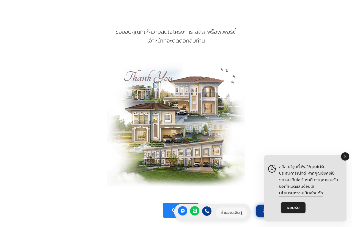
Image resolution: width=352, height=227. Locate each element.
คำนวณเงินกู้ (231, 212)
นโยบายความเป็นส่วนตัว (301, 193)
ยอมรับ (293, 207)
